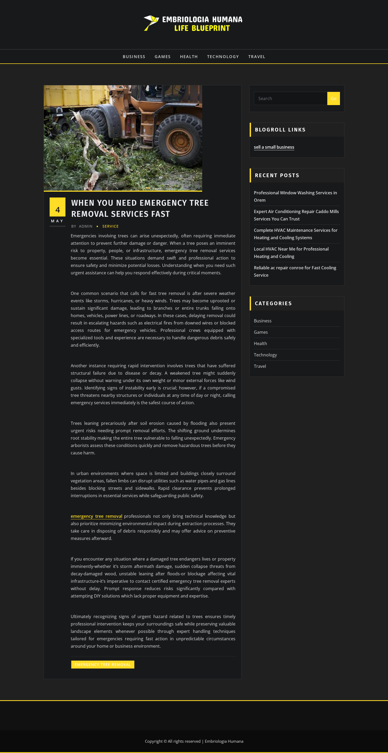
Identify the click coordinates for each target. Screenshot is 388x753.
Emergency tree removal (103, 664)
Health (189, 56)
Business (134, 56)
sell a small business (274, 147)
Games (163, 56)
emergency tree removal (96, 516)
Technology (223, 56)
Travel (257, 56)
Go (334, 98)
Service (110, 226)
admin (82, 226)
